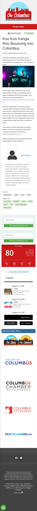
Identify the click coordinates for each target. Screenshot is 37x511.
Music (28, 195)
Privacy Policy (10, 484)
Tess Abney (30, 33)
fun (11, 204)
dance (23, 201)
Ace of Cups (7, 201)
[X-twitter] (21, 458)
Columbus (16, 201)
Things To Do (7, 207)
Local (22, 195)
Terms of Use (19, 484)
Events (5, 204)
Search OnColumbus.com (19, 225)
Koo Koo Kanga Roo (21, 204)
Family (16, 195)
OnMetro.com (10, 488)
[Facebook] (16, 458)
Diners (30, 201)
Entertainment (7, 195)
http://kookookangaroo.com (11, 134)
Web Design (19, 488)
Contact (6, 486)
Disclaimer (27, 484)
